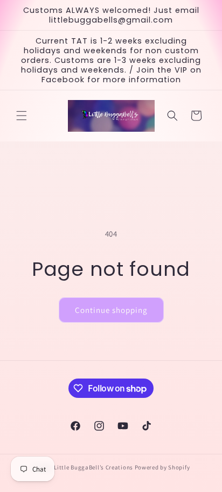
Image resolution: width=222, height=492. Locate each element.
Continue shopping (111, 310)
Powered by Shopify (162, 467)
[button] (21, 115)
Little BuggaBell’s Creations (93, 467)
